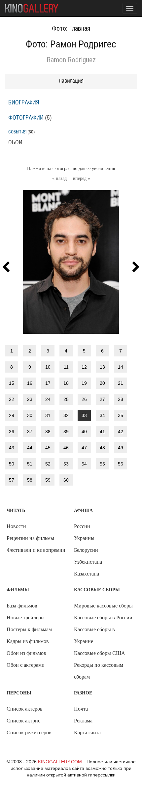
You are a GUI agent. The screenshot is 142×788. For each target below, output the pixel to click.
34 (102, 415)
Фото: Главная (71, 28)
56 (120, 463)
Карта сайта (87, 732)
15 (11, 383)
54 (84, 463)
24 (48, 399)
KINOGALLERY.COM (60, 761)
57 (11, 480)
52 (48, 463)
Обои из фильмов (26, 653)
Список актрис (23, 720)
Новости (16, 526)
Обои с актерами (26, 665)
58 (29, 480)
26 (84, 399)
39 (66, 431)
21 (120, 383)
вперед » (81, 178)
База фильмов (22, 605)
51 (29, 463)
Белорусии (86, 550)
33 (84, 415)
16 (29, 383)
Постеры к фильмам (29, 629)
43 (11, 447)
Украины (84, 538)
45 (48, 447)
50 (11, 463)
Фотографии (26, 118)
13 (102, 367)
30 (29, 415)
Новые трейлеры (26, 617)
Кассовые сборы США (99, 653)
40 (84, 431)
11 (66, 367)
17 (48, 383)
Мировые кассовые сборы (103, 605)
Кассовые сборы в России (103, 617)
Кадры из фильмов (28, 641)
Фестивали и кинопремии (36, 550)
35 (120, 415)
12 (84, 367)
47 (84, 447)
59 (48, 480)
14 (120, 367)
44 (29, 447)
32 (66, 415)
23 (29, 399)
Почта (81, 709)
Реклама (83, 720)
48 (102, 447)
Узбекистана (88, 562)
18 (66, 383)
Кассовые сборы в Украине (94, 635)
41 (102, 431)
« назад (59, 178)
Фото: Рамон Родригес (71, 44)
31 (48, 415)
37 (29, 431)
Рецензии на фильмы (30, 538)
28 (120, 399)
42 (120, 431)
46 (66, 447)
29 (11, 415)
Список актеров (25, 709)
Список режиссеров (29, 732)
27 (102, 399)
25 (66, 399)
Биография (23, 102)
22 (11, 399)
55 (102, 463)
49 (120, 447)
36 (11, 431)
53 (66, 463)
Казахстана (86, 574)
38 (48, 431)
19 (84, 383)
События (17, 132)
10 (48, 367)
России (82, 526)
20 (102, 383)
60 (66, 480)
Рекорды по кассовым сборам (98, 671)
